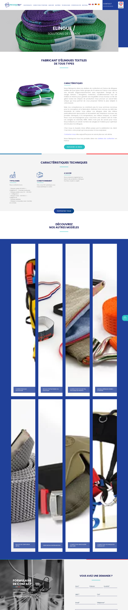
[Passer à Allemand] (96, 4)
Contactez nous (70, 134)
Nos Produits (28, 5)
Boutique (85, 5)
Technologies (66, 5)
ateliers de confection (106, 139)
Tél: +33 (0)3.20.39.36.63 (22, 596)
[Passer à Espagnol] (99, 4)
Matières (57, 5)
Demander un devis (74, 147)
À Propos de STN (76, 5)
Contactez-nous (64, 211)
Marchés (51, 5)
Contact (107, 4)
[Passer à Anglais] (93, 4)
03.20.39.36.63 (108, 6)
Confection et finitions (40, 5)
